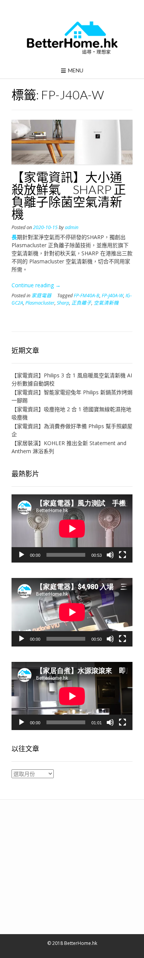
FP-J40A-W (112, 295)
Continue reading (36, 285)
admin (71, 227)
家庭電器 (41, 295)
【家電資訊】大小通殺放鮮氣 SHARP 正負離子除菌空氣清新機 (69, 195)
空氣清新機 (106, 303)
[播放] (21, 555)
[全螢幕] (122, 555)
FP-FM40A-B (86, 295)
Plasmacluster (40, 303)
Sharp (63, 303)
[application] (72, 528)
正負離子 (81, 303)
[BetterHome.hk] (72, 38)
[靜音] (110, 555)
